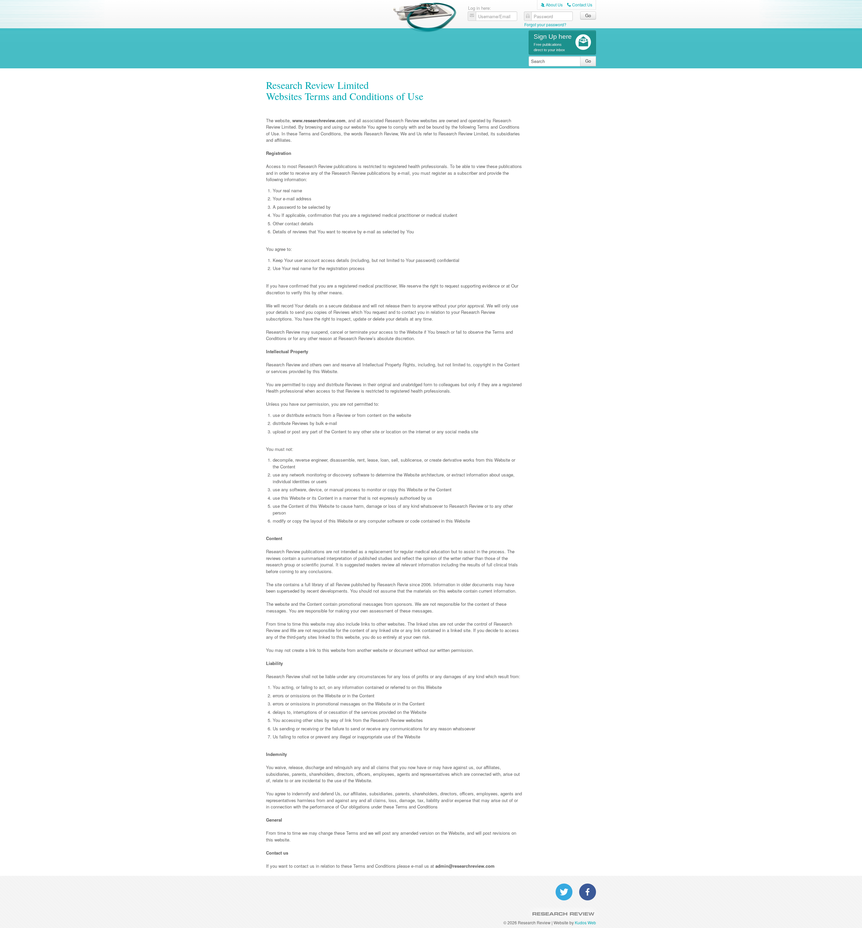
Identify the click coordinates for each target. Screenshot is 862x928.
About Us (552, 4)
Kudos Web (585, 922)
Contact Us (579, 4)
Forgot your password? (545, 24)
